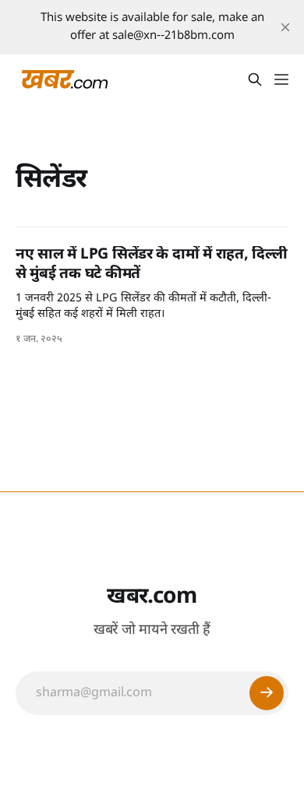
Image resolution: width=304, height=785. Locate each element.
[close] (285, 27)
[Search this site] (254, 79)
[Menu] (281, 79)
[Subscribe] (266, 693)
